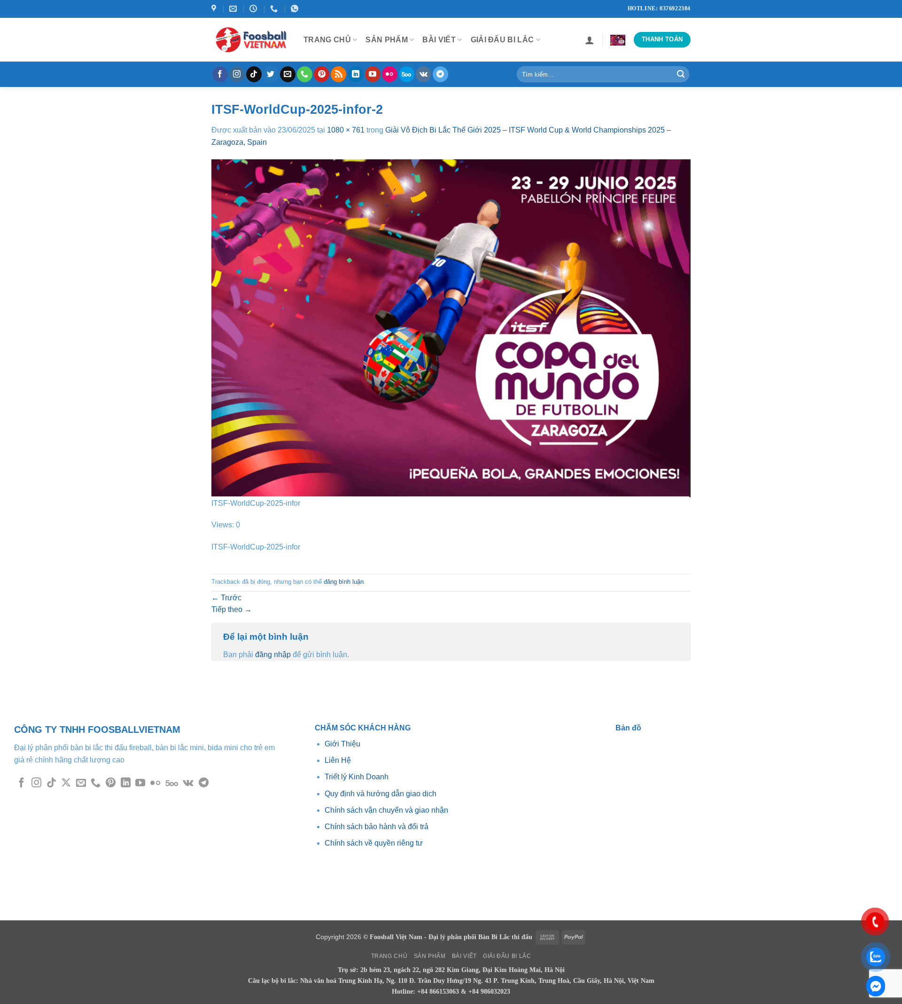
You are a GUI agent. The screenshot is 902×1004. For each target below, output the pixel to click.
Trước (226, 598)
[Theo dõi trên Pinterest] (321, 74)
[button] (589, 40)
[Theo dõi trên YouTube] (373, 74)
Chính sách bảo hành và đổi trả (376, 827)
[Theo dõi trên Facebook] (220, 74)
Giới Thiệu (343, 744)
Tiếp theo (231, 609)
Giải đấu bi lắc (502, 40)
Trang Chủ (327, 40)
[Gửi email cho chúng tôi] (287, 74)
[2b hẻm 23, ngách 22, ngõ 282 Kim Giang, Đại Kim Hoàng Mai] (214, 9)
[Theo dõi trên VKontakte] (423, 74)
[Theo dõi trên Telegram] (440, 74)
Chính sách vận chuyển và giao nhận (386, 810)
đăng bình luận (344, 581)
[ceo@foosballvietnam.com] (234, 9)
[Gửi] (681, 74)
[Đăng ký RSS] (338, 74)
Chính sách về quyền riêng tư (374, 843)
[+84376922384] (275, 9)
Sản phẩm (386, 40)
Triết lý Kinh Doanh (357, 777)
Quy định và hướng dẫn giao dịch (380, 794)
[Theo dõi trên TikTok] (254, 74)
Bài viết (439, 40)
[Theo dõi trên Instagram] (237, 74)
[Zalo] (875, 986)
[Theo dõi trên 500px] (406, 74)
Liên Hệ (338, 760)
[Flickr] (389, 74)
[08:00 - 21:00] (254, 9)
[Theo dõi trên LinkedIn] (356, 74)
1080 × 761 (346, 130)
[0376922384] (296, 9)
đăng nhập (273, 655)
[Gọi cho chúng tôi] (304, 74)
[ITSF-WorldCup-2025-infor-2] (451, 328)
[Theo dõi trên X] (66, 783)
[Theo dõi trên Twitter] (271, 74)
